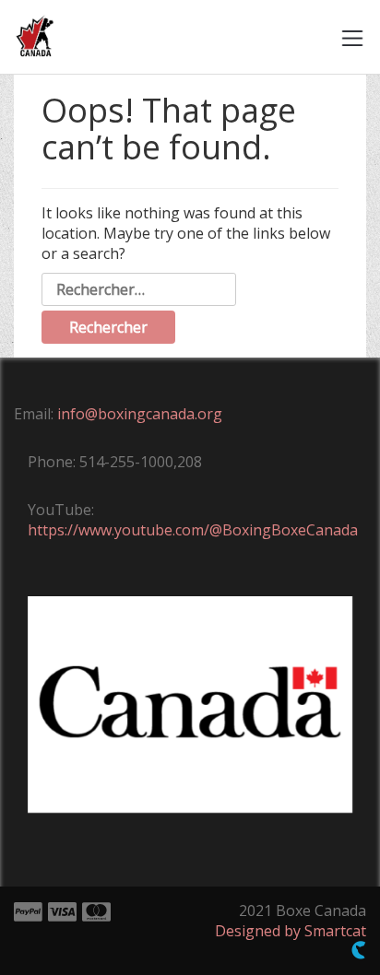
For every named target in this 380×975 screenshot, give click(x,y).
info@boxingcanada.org (139, 414)
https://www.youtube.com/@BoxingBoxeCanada (193, 530)
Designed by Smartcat (290, 931)
